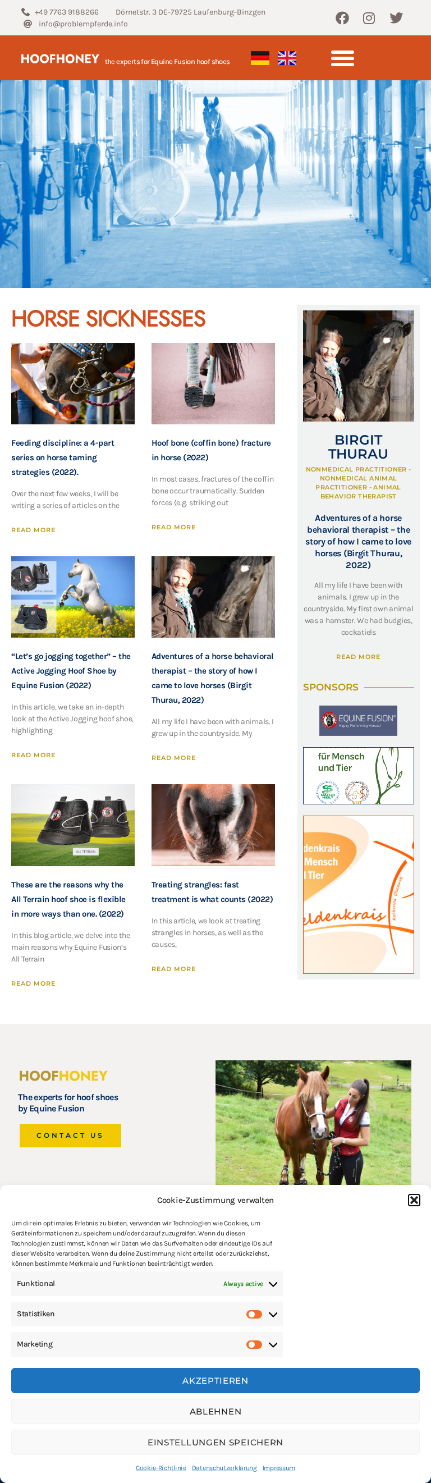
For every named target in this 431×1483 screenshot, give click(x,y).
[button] (414, 1200)
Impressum (279, 1468)
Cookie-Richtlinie (161, 1468)
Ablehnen (216, 1411)
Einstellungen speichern (215, 1442)
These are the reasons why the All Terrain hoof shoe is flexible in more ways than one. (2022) (68, 899)
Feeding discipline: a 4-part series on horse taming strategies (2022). (62, 457)
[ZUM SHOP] (359, 776)
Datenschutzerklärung (224, 1468)
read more (33, 530)
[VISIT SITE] (359, 894)
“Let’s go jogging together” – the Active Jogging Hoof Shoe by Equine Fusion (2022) (71, 670)
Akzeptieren (215, 1380)
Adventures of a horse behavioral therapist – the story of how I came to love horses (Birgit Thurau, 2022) (358, 541)
